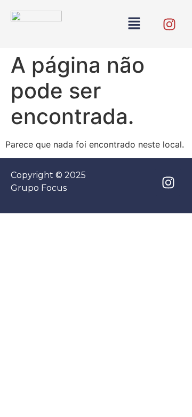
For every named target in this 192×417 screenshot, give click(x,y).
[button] (134, 23)
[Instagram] (169, 24)
